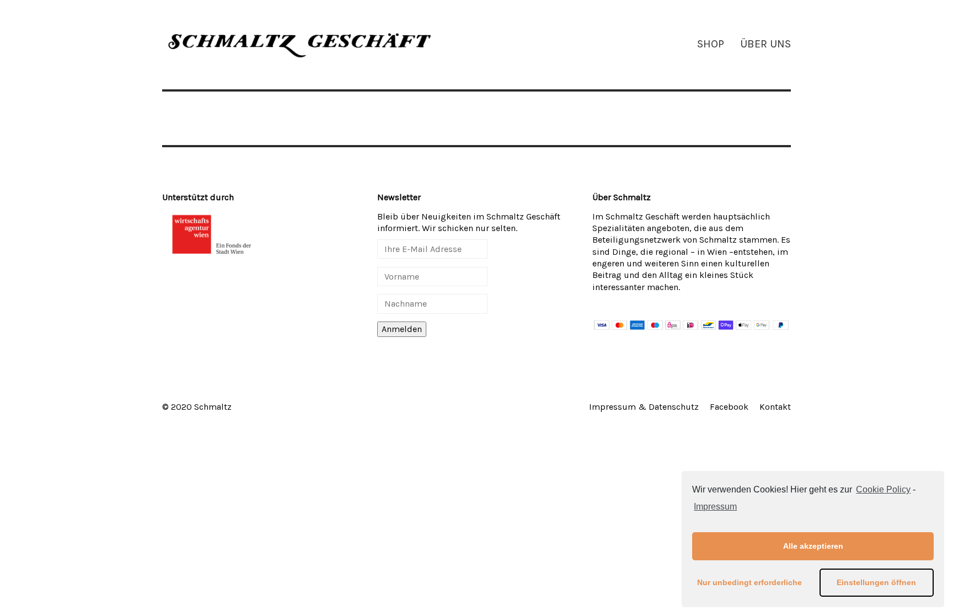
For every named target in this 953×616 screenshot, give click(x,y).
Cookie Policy (883, 489)
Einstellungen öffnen (876, 582)
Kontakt (775, 406)
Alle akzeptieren (813, 546)
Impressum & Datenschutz (644, 406)
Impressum (715, 506)
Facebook (729, 406)
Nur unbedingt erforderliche (749, 582)
